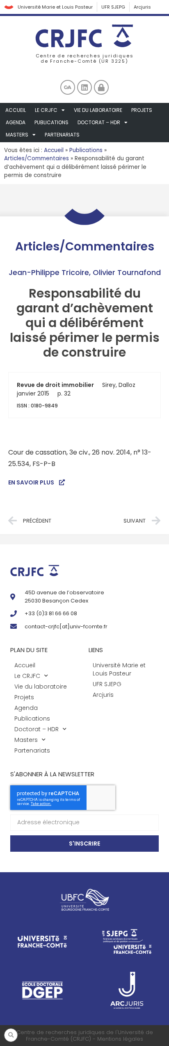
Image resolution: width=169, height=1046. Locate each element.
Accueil (15, 110)
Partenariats (62, 134)
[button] (11, 1035)
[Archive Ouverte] (67, 87)
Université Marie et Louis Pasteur (55, 7)
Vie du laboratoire (98, 110)
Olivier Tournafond (127, 272)
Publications (51, 122)
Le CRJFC (46, 110)
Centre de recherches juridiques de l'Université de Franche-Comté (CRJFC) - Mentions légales (84, 1035)
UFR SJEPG (113, 7)
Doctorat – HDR (99, 122)
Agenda (15, 122)
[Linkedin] (84, 87)
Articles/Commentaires (36, 158)
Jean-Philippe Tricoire (49, 272)
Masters (17, 134)
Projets (141, 110)
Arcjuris (142, 7)
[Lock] (101, 87)
